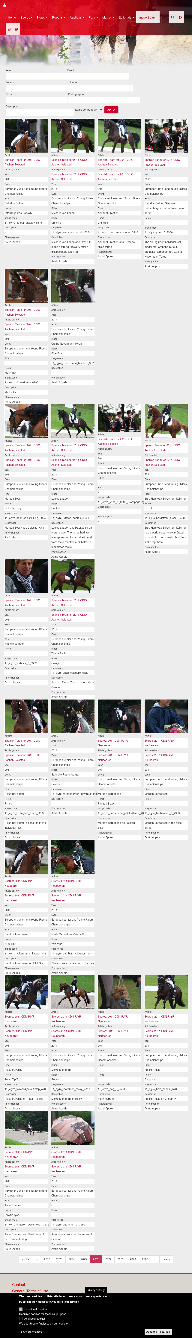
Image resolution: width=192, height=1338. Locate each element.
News (41, 17)
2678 (121, 1259)
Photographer (76, 94)
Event (70, 70)
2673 (59, 1259)
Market (107, 17)
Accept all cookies (158, 1331)
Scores (25, 17)
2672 (47, 1259)
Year (8, 70)
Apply (111, 109)
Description (12, 106)
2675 (84, 1259)
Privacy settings (96, 1290)
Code (9, 94)
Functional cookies (35, 1309)
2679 (133, 1259)
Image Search (148, 17)
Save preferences (31, 1331)
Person (10, 82)
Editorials (125, 17)
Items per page (84, 109)
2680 (145, 1259)
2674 (72, 1259)
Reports (58, 17)
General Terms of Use (30, 1291)
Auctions (76, 17)
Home (12, 17)
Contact (18, 1284)
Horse (74, 82)
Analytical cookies (35, 1318)
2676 (97, 1260)
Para (92, 17)
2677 (108, 1259)
